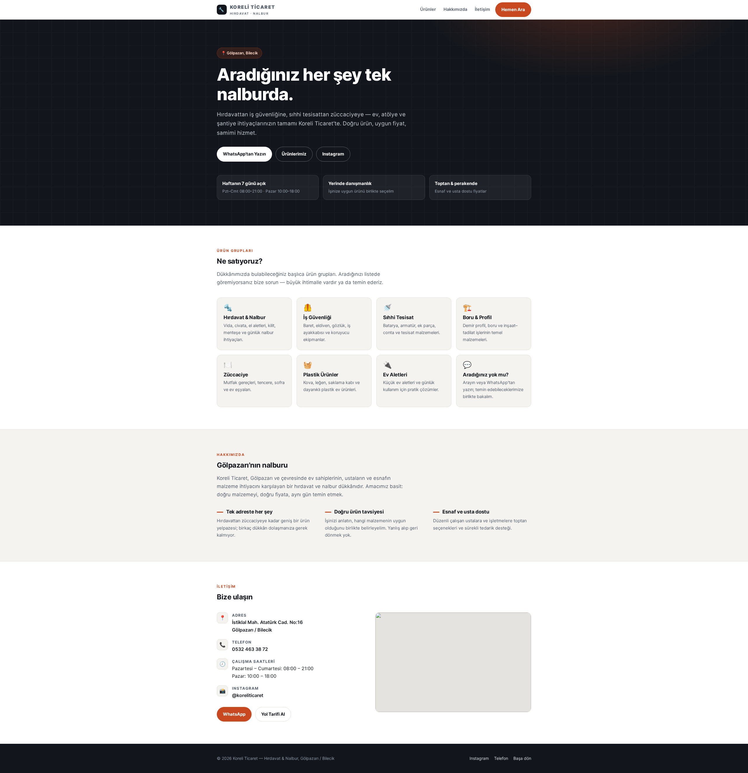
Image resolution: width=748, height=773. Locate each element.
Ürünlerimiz (294, 154)
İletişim (482, 9)
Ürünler (428, 9)
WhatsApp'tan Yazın (244, 154)
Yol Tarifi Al (273, 714)
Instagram (333, 154)
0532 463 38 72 (250, 649)
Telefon (501, 758)
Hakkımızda (455, 9)
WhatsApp (234, 714)
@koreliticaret (247, 695)
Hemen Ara (513, 9)
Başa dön (522, 758)
